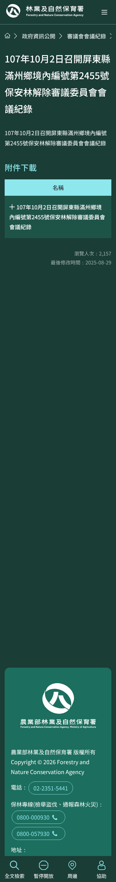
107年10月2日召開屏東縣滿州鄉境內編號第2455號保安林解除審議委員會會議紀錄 (57, 217)
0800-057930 (33, 833)
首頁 (7, 35)
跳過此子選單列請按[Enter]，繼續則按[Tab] (14, 43)
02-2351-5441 (50, 788)
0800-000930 (33, 817)
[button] (104, 12)
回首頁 (45, 11)
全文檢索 (14, 876)
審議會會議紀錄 (86, 36)
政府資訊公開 (38, 36)
